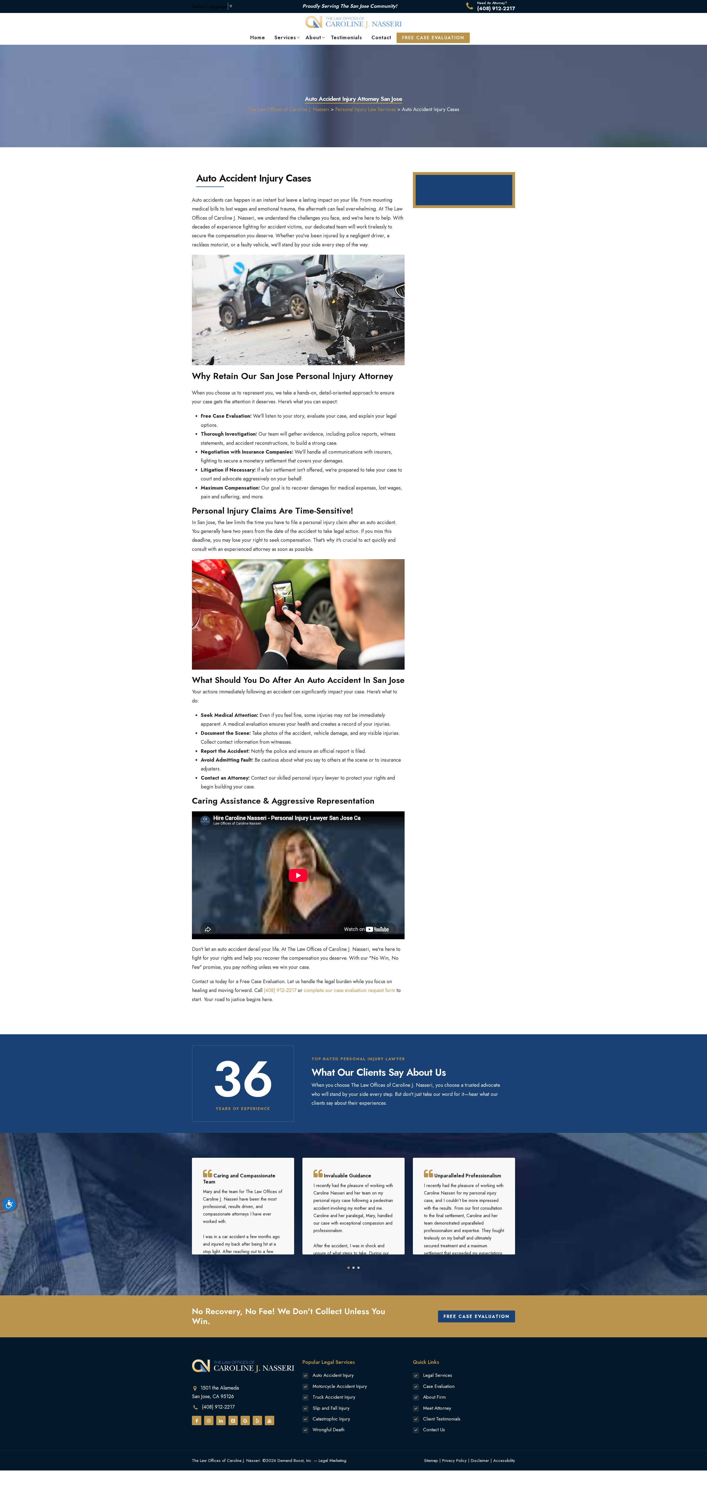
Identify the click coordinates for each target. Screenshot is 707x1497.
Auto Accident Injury (333, 1375)
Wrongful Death (328, 1429)
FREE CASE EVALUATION (433, 38)
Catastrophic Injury (331, 1419)
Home (257, 37)
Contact (381, 37)
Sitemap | (432, 1460)
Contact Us (434, 1429)
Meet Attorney (437, 1408)
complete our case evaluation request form (349, 990)
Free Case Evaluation (477, 1316)
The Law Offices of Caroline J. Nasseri (288, 109)
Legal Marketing (332, 1460)
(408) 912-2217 (496, 8)
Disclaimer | (481, 1460)
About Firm (434, 1397)
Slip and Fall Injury (331, 1408)
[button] (348, 1268)
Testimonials (346, 37)
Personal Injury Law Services (365, 109)
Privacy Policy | (455, 1460)
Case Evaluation (439, 1386)
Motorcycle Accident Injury (340, 1386)
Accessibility (504, 1460)
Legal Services (437, 1375)
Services (285, 37)
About (313, 37)
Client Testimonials (441, 1419)
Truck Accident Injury (334, 1397)
